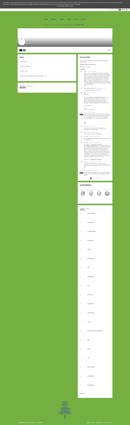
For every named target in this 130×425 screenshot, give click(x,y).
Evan (85, 92)
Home (65, 406)
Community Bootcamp (65, 411)
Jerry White (86, 136)
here (78, 4)
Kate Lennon (86, 162)
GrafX (88, 249)
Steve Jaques (90, 258)
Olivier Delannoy (91, 213)
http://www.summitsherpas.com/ (91, 145)
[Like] (109, 50)
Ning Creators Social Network (47, 14)
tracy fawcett (90, 240)
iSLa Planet (90, 294)
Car (88, 285)
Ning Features (65, 404)
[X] (20, 50)
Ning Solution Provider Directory (65, 413)
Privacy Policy (99, 422)
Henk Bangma (90, 376)
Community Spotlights (65, 409)
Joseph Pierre (90, 303)
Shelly (88, 349)
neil (88, 358)
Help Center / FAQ (65, 412)
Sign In (127, 9)
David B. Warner (91, 367)
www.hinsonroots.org (96, 159)
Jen (84, 112)
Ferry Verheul (90, 222)
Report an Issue (90, 422)
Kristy (88, 340)
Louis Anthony (90, 312)
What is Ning (65, 402)
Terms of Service (108, 422)
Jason (85, 71)
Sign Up (123, 9)
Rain (85, 126)
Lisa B (88, 321)
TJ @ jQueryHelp (91, 231)
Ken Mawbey (90, 385)
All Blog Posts (22, 88)
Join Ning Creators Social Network (88, 64)
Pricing (65, 403)
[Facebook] (24, 50)
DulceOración (90, 276)
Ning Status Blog (79, 24)
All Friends (82, 393)
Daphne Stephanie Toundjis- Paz (90, 88)
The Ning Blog (65, 408)
